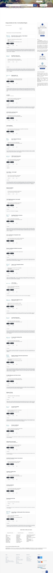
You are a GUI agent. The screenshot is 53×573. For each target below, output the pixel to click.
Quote (8, 43)
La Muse (8, 95)
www (16, 45)
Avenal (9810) (18, 536)
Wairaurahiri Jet (14, 75)
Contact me (8, 45)
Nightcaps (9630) (8, 539)
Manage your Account (29, 559)
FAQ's (6, 558)
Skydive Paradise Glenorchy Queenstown (19, 355)
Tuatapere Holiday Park (11, 471)
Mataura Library (9, 392)
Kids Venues (17, 561)
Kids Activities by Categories (19, 559)
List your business (39, 1)
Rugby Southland (9, 187)
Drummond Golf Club (10, 498)
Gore (6, 536)
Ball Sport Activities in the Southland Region (30, 536)
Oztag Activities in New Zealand (31, 534)
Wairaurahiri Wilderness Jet (16, 299)
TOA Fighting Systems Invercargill (13, 199)
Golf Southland (9, 125)
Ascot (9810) (18, 535)
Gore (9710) (18, 540)
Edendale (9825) (8, 535)
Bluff (6, 534)
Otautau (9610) (8, 541)
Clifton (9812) (18, 538)
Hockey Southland (15, 425)
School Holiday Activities (19, 563)
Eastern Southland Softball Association (14, 248)
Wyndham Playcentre (15, 55)
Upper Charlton (18, 542)
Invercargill (7, 537)
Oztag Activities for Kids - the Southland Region (16, 22)
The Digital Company (41, 565)
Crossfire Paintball (15, 406)
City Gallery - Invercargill (11, 172)
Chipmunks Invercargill (11, 441)
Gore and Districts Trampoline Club (13, 234)
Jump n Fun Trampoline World (17, 264)
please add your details (34, 548)
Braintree (45, 560)
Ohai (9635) (7, 540)
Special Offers (17, 556)
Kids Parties (17, 562)
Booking (12, 43)
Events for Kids (18, 557)
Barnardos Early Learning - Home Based (19, 35)
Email (13, 45)
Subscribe (42, 35)
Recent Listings (28, 558)
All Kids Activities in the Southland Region (29, 539)
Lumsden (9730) (8, 538)
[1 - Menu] (6, 2)
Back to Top (43, 571)
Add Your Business (28, 556)
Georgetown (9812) (19, 539)
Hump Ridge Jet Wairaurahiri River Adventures (20, 512)
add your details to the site (42, 51)
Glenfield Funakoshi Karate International (14, 458)
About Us (7, 556)
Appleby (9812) (18, 534)
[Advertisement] (26, 15)
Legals (6, 559)
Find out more (42, 68)
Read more (13, 51)
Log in (45, 1)
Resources (17, 558)
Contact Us (7, 557)
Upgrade (27, 557)
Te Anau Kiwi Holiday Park (16, 337)
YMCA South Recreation (16, 156)
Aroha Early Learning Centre (12, 112)
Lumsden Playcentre (15, 317)
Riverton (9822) (8, 542)
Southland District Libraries (16, 215)
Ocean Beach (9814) (19, 541)
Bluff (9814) (18, 537)
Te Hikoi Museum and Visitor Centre (13, 375)
